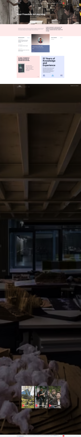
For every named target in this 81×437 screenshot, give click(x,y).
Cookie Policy (55, 435)
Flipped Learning (18, 300)
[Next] (48, 51)
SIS (56, 1)
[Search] (63, 3)
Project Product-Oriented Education (21, 302)
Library (53, 1)
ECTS (61, 1)
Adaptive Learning (19, 301)
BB (58, 1)
